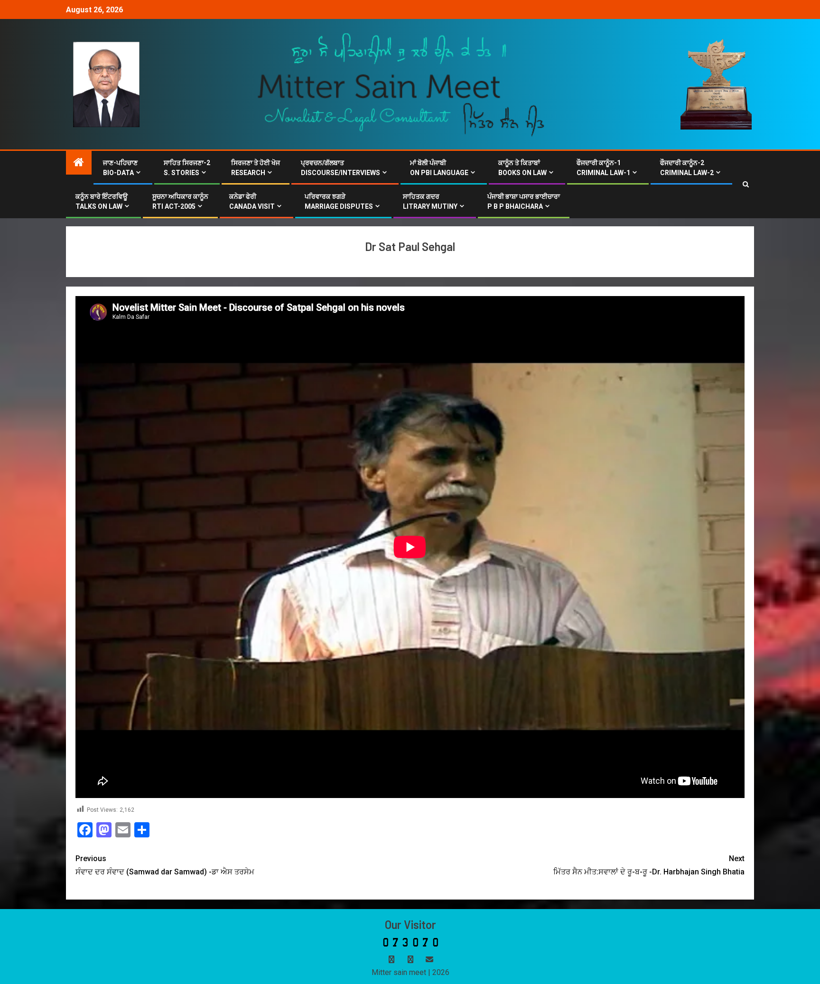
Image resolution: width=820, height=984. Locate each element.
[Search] (746, 185)
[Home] (79, 163)
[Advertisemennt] (401, 83)
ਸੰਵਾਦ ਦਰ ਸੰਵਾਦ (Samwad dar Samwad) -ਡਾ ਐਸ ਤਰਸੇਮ (164, 865)
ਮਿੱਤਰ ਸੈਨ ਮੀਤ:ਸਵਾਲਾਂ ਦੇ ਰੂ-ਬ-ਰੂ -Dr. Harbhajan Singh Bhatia (649, 865)
